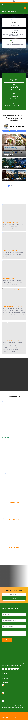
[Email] (3, 693)
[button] (25, 8)
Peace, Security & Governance (11, 340)
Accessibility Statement (7, 676)
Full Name (4, 612)
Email (3, 618)
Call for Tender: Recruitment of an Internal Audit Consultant (14, 118)
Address (3, 704)
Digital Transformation (9, 278)
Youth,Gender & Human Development (13, 306)
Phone (3, 624)
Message (4, 630)
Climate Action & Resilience (10, 222)
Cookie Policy (5, 678)
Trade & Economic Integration (11, 250)
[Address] (3, 701)
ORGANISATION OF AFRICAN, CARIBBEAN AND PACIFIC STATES (9, 10)
